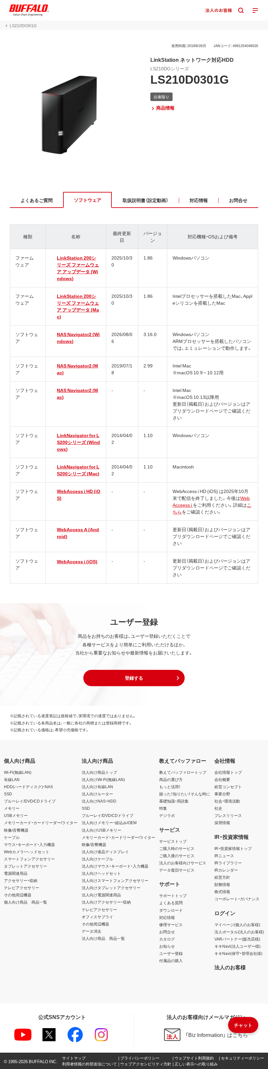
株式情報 (222, 891)
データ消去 (91, 931)
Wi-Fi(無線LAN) (17, 772)
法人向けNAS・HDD (99, 801)
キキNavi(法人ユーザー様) (237, 946)
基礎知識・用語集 (174, 801)
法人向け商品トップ (99, 772)
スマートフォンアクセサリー (29, 859)
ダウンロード (171, 910)
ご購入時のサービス (176, 848)
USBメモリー (16, 815)
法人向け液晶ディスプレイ (105, 852)
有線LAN (12, 779)
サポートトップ (173, 895)
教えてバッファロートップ (182, 772)
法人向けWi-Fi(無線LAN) (103, 779)
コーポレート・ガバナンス (237, 899)
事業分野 (222, 794)
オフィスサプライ (97, 917)
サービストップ (173, 841)
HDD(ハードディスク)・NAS (28, 786)
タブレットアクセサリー (25, 866)
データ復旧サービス (176, 870)
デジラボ (167, 815)
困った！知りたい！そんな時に (184, 794)
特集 (163, 808)
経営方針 (222, 877)
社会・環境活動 (227, 801)
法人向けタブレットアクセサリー (111, 888)
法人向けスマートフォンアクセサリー (115, 880)
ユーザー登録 (171, 953)
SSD (8, 794)
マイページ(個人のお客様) (237, 924)
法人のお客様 (230, 967)
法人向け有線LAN (97, 786)
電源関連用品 (15, 873)
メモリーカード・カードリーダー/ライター (40, 822)
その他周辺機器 (17, 895)
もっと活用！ (170, 786)
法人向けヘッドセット (101, 873)
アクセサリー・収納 (20, 880)
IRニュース (224, 855)
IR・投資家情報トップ (233, 848)
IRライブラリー (228, 863)
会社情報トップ (228, 772)
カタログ (167, 939)
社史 (218, 808)
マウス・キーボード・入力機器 (29, 844)
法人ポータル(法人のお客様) (239, 932)
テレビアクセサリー (21, 888)
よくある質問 (171, 903)
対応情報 (167, 917)
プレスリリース (228, 815)
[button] (134, 678)
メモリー (12, 808)
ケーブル (12, 837)
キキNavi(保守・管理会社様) (238, 953)
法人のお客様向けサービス (182, 863)
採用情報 (222, 822)
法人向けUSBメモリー (101, 830)
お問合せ (167, 932)
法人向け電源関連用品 (101, 895)
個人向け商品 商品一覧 (25, 902)
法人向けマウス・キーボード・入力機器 (115, 866)
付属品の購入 (171, 960)
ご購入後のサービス (176, 855)
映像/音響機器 (16, 830)
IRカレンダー (226, 870)
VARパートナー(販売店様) (237, 939)
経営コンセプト (228, 786)
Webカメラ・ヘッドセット (26, 852)
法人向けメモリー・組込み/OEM (109, 822)
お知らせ (167, 946)
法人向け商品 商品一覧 (103, 938)
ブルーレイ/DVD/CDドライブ (30, 801)
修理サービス (171, 924)
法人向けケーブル (97, 859)
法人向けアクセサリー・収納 (106, 902)
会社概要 (222, 779)
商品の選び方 (171, 779)
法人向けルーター (97, 794)
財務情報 (222, 884)
